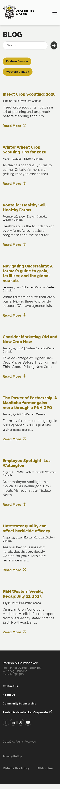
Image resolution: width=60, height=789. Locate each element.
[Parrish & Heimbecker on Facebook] (6, 722)
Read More (12, 126)
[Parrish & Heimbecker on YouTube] (28, 722)
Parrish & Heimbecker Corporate (25, 712)
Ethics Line (45, 768)
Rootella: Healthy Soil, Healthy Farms (24, 207)
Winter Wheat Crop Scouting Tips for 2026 (24, 149)
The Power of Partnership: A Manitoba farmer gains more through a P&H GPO (30, 402)
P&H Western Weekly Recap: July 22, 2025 (23, 594)
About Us (9, 694)
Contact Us (10, 686)
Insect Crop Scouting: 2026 (29, 94)
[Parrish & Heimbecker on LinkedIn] (13, 722)
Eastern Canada (17, 61)
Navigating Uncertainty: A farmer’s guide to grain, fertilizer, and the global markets (27, 273)
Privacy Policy (12, 756)
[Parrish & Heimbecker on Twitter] (20, 722)
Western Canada (17, 71)
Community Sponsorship (19, 703)
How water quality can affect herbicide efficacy (26, 528)
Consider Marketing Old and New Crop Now (30, 339)
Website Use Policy (16, 768)
